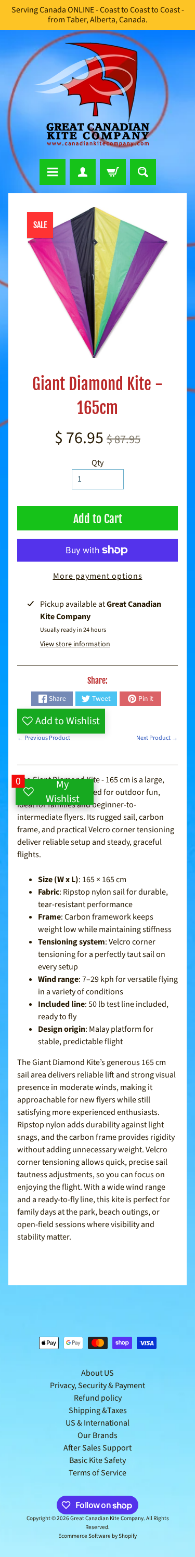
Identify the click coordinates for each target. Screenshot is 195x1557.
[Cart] (113, 172)
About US (97, 1373)
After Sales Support (97, 1448)
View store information (75, 644)
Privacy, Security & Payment (97, 1385)
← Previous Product (43, 738)
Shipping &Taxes (98, 1410)
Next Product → (157, 738)
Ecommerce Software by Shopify (97, 1536)
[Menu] (53, 172)
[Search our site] (143, 172)
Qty (97, 463)
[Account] (83, 172)
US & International (97, 1423)
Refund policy (98, 1398)
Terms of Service (97, 1473)
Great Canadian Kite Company (107, 1518)
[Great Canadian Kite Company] (98, 94)
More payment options (97, 576)
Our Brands (97, 1435)
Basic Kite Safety (97, 1460)
